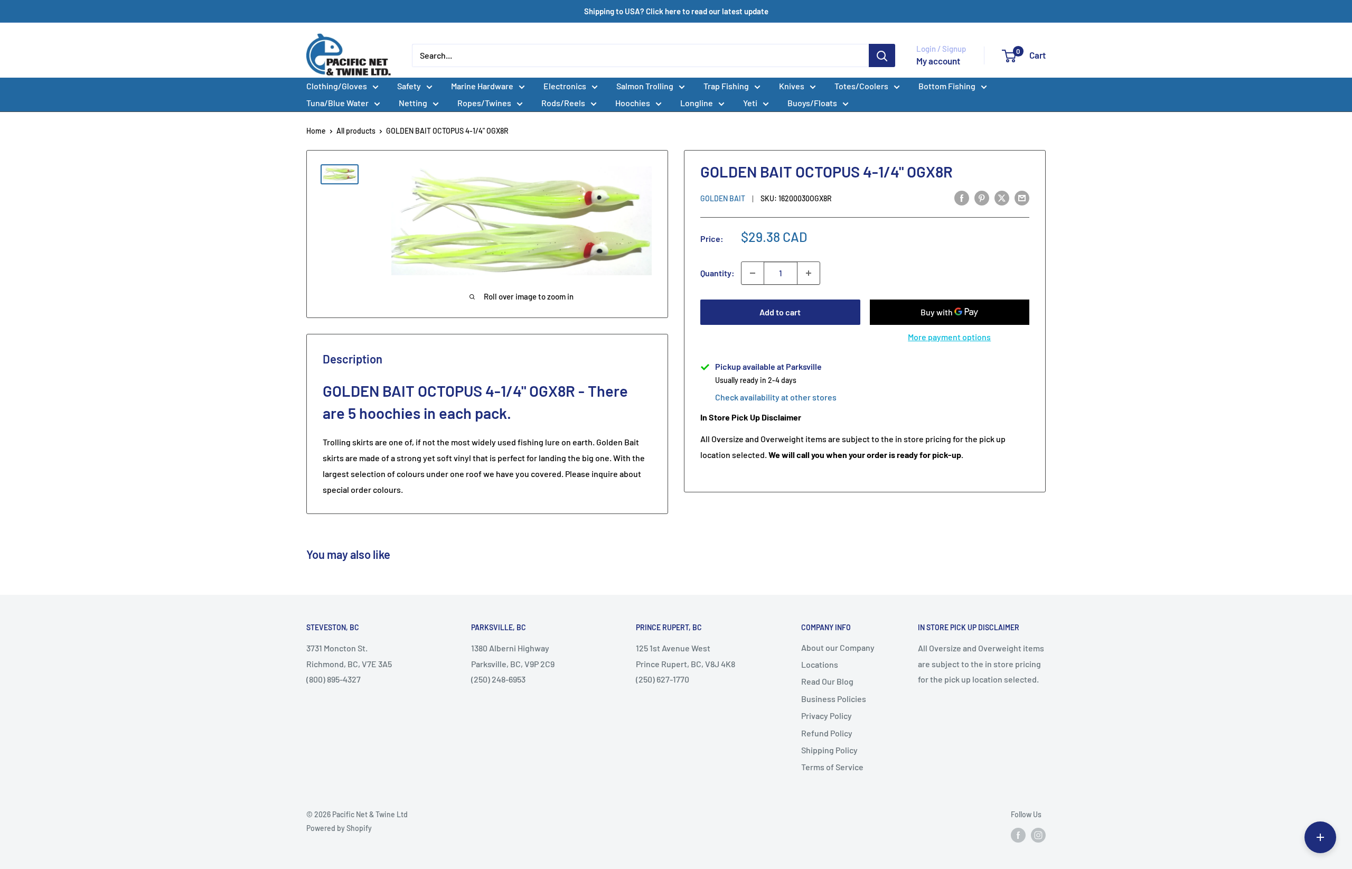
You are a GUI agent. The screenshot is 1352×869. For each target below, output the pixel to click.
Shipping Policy (829, 750)
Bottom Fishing (946, 86)
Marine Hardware (482, 86)
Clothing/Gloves (336, 86)
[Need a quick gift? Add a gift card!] (1320, 837)
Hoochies (632, 103)
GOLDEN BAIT (722, 198)
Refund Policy (826, 733)
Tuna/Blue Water (337, 103)
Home (316, 130)
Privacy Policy (826, 716)
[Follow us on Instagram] (1038, 834)
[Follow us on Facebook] (1018, 834)
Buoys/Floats (812, 103)
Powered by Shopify (339, 828)
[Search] (882, 55)
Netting (413, 103)
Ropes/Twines (484, 103)
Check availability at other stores (776, 397)
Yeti (750, 103)
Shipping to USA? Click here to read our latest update (676, 11)
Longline (696, 103)
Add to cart (780, 312)
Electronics (564, 86)
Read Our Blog (827, 681)
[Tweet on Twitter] (1001, 197)
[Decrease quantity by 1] (752, 273)
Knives (791, 86)
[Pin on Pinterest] (981, 197)
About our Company (838, 647)
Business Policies (833, 699)
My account (938, 60)
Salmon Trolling (644, 86)
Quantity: (717, 273)
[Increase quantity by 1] (808, 273)
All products (355, 130)
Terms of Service (832, 767)
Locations (819, 664)
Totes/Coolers (861, 86)
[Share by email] (1022, 197)
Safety (409, 86)
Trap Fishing (726, 86)
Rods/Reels (563, 103)
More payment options (949, 337)
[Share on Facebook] (961, 197)
